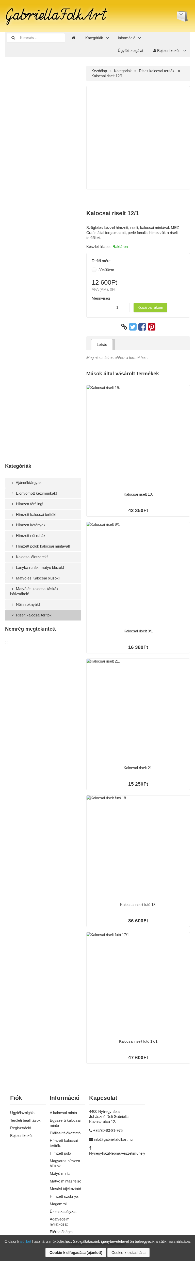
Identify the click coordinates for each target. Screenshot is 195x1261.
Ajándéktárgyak (28, 482)
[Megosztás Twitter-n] (133, 327)
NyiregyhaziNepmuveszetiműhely (117, 1153)
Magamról (58, 1204)
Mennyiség (101, 298)
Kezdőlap (99, 71)
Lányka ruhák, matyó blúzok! (39, 567)
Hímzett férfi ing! (29, 504)
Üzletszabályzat (63, 1211)
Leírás (102, 344)
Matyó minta (60, 1173)
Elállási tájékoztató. (66, 1133)
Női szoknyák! (27, 604)
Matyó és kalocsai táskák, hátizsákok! (34, 591)
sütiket (25, 1241)
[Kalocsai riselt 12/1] (12, 642)
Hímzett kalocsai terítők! (35, 514)
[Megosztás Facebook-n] (142, 327)
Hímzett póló (60, 1153)
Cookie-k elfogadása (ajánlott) (76, 1252)
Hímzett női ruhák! (30, 535)
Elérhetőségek (62, 1232)
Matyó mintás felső (65, 1181)
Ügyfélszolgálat (130, 50)
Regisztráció (20, 1128)
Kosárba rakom (150, 307)
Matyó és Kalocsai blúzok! (37, 578)
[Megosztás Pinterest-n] (151, 327)
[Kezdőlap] (73, 38)
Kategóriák (94, 38)
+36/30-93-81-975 (108, 1130)
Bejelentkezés (168, 50)
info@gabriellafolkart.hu (113, 1139)
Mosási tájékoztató (65, 1189)
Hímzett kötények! (30, 525)
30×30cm (106, 270)
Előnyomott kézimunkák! (36, 493)
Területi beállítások (25, 1120)
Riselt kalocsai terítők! (34, 615)
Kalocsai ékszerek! (31, 557)
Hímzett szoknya (64, 1196)
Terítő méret (101, 261)
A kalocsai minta (63, 1113)
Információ (126, 38)
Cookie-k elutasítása (128, 1252)
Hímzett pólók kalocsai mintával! (42, 546)
